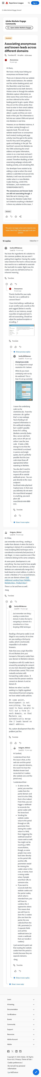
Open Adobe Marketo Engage (20, 28)
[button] (12, 55)
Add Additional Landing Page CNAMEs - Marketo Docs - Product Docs (18, 580)
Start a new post (23, 230)
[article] (20, 266)
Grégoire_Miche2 (15, 532)
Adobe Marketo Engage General (12, 10)
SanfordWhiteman (16, 248)
